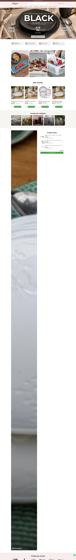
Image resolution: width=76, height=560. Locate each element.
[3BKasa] (15, 3)
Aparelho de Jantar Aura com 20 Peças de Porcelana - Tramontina (44, 102)
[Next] (59, 1)
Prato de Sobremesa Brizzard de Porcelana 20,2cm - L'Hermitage (57, 102)
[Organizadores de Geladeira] (56, 63)
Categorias (20, 6)
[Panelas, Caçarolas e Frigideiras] (38, 63)
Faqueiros (54, 6)
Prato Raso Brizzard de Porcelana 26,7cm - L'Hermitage (17, 102)
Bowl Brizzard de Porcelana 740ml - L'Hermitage (30, 102)
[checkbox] (52, 136)
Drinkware (41, 6)
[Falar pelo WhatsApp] (74, 555)
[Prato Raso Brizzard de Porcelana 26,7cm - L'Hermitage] (17, 92)
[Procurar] (47, 3)
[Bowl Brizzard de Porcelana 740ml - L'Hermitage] (31, 92)
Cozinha (31, 6)
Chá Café (26, 6)
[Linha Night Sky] (20, 63)
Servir (46, 6)
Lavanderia (38, 84)
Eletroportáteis (36, 6)
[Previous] (17, 1)
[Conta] (59, 3)
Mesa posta (34, 84)
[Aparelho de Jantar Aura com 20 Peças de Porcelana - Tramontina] (44, 92)
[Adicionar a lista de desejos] (22, 87)
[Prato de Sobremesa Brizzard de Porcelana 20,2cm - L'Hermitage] (58, 92)
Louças (50, 6)
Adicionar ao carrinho (52, 152)
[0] (63, 3)
